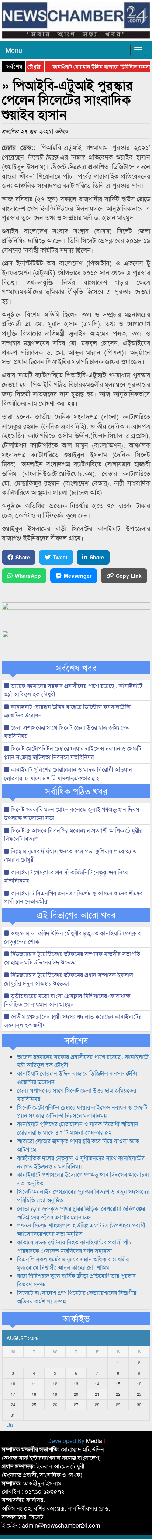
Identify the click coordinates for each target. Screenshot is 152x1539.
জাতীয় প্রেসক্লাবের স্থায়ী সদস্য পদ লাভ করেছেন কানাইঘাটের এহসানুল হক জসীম (72, 1020)
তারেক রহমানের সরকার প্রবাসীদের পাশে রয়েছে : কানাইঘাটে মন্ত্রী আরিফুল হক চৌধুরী (73, 689)
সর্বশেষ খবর (76, 667)
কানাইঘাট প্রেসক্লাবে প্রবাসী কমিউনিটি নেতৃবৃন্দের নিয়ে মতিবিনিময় (66, 876)
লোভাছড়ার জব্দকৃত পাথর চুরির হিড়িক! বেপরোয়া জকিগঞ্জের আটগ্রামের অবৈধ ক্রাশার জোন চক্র (81, 1212)
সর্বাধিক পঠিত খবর (76, 791)
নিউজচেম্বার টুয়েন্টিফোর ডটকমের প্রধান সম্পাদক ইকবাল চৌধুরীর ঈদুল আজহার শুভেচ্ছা (68, 978)
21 (97, 1394)
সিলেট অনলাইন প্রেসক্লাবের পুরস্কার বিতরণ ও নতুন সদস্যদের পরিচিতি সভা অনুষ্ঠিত (83, 1195)
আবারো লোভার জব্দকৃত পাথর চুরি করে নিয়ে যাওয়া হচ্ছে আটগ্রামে (78, 1145)
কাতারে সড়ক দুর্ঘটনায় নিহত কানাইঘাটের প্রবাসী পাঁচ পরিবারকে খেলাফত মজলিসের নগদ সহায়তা (74, 1246)
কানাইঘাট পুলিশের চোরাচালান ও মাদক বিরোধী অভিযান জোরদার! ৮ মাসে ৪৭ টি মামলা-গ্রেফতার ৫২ (68, 773)
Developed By (76, 1440)
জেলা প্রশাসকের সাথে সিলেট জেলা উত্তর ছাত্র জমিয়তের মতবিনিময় (67, 731)
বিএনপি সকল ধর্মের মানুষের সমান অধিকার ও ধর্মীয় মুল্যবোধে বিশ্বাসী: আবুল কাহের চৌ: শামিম (73, 1263)
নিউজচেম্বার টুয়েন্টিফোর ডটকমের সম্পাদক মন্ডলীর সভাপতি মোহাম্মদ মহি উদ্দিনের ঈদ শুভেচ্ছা (72, 957)
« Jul (8, 1424)
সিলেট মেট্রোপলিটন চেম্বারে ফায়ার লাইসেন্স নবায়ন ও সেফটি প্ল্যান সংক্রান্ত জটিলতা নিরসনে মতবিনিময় (72, 752)
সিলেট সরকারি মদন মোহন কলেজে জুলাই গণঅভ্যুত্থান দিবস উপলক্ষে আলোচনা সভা (71, 813)
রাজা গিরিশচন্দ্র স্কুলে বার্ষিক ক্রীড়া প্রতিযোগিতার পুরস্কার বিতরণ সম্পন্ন (76, 1279)
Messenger (77, 575)
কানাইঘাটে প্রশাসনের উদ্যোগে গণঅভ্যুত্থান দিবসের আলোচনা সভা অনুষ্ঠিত (83, 1178)
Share (22, 557)
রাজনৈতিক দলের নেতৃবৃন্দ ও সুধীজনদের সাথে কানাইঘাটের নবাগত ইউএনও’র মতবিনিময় (81, 1162)
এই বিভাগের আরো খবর (76, 914)
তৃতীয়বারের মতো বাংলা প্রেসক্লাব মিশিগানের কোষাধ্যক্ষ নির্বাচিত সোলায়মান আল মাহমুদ (67, 999)
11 (34, 1384)
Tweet (60, 557)
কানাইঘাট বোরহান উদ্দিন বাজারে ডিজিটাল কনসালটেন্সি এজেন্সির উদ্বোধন (67, 710)
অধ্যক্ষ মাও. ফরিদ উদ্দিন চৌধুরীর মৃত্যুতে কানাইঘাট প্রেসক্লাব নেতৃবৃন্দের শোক (72, 937)
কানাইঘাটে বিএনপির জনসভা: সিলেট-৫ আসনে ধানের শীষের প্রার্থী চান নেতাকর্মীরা (73, 897)
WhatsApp (28, 575)
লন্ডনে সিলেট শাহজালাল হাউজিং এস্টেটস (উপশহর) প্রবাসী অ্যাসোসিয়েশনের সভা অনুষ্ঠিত (81, 1229)
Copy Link (129, 575)
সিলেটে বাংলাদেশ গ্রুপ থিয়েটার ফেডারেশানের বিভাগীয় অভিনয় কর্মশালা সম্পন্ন (77, 1296)
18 (34, 1394)
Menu (14, 50)
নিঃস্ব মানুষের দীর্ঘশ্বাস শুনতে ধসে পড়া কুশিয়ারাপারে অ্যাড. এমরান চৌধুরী (71, 855)
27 (76, 1405)
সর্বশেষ (76, 1040)
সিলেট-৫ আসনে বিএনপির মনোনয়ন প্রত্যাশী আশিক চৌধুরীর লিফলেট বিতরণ (73, 834)
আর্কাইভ (76, 1318)
